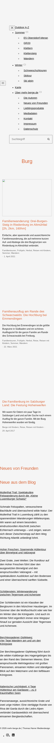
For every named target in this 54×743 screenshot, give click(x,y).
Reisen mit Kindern (41, 250)
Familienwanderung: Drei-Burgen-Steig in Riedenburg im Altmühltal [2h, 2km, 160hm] (25, 224)
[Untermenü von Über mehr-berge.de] (40, 92)
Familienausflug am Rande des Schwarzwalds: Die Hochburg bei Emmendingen (24, 315)
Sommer (6, 253)
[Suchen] (49, 139)
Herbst (29, 250)
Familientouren (9, 250)
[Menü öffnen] (3, 83)
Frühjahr (21, 250)
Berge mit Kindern (10, 427)
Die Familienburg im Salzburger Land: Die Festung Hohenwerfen (24, 403)
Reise (35, 340)
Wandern (15, 253)
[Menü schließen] (12, 28)
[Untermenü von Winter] (24, 64)
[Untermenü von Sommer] (27, 32)
